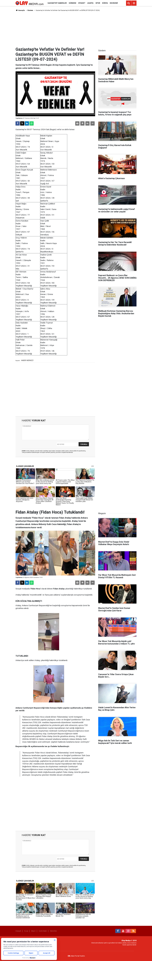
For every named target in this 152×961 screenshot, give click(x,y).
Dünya (105, 3)
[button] (82, 123)
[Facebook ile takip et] (117, 931)
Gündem (72, 3)
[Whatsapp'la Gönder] (31, 123)
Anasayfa (21, 10)
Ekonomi (114, 3)
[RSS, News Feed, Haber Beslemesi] (133, 931)
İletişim (33, 931)
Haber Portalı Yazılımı (78, 956)
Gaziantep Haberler (57, 3)
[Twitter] (22, 123)
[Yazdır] (77, 123)
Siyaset (81, 3)
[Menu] (134, 3)
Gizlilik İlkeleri (43, 931)
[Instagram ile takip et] (128, 931)
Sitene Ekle (53, 931)
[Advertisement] (76, 29)
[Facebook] (18, 123)
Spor (97, 3)
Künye (26, 931)
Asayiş (90, 3)
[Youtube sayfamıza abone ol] (123, 931)
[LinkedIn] (27, 123)
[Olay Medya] (29, 3)
